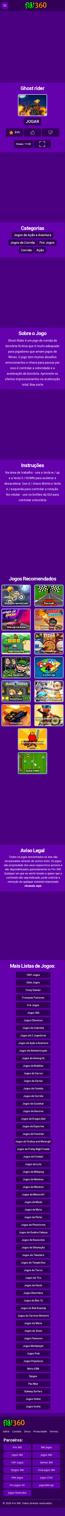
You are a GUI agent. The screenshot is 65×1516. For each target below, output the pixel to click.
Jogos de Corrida (22, 242)
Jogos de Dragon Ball (33, 1118)
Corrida (26, 250)
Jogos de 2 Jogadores (33, 1035)
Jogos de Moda (33, 1202)
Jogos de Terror (33, 1270)
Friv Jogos (47, 242)
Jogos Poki (33, 1353)
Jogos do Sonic (33, 1330)
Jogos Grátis (33, 1406)
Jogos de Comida (33, 1088)
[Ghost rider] (32, 114)
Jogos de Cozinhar (33, 1103)
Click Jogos (33, 982)
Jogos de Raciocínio (33, 1240)
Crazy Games (33, 990)
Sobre (6, 1431)
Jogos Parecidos (17, 1492)
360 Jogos (46, 1447)
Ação (40, 250)
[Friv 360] (36, 5)
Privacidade (40, 1431)
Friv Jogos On (17, 1485)
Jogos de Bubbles (33, 1065)
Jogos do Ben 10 (33, 1300)
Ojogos (33, 1376)
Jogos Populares (33, 1361)
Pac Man (33, 1383)
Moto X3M (33, 1368)
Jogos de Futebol (33, 1156)
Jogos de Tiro (33, 1277)
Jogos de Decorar (33, 1111)
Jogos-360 (46, 1454)
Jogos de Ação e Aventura (32, 235)
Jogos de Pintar (33, 1217)
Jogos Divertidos (33, 1293)
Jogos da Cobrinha (33, 1028)
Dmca (27, 1431)
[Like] (32, 132)
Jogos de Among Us (33, 1058)
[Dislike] (50, 132)
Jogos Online (33, 1399)
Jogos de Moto (33, 1209)
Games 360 (46, 1462)
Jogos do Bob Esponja (33, 1308)
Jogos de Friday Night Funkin (33, 1149)
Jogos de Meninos (33, 1187)
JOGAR (32, 121)
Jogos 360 (33, 1012)
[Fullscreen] (42, 144)
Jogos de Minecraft (33, 1194)
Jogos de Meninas (33, 1179)
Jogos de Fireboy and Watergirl (33, 1141)
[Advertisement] (32, 46)
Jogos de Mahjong (33, 1171)
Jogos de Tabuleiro (33, 1255)
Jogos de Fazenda (33, 1134)
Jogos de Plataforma (33, 1224)
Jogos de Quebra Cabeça (33, 1232)
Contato (16, 1431)
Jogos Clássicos (33, 1020)
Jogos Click (46, 1477)
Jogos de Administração (33, 1050)
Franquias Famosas (33, 997)
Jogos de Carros (33, 1073)
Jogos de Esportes (33, 1126)
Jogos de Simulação (33, 1247)
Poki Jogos (17, 1477)
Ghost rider (32, 88)
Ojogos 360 (17, 1470)
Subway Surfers (33, 1391)
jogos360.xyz (46, 1485)
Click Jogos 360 (46, 1470)
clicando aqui (32, 886)
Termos (54, 1431)
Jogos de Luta (33, 1164)
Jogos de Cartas (33, 1081)
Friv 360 (17, 1447)
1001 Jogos (33, 975)
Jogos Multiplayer (33, 1346)
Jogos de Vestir (33, 1285)
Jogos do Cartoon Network (33, 1315)
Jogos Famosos (33, 1338)
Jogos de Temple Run (33, 1262)
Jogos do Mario (33, 1323)
